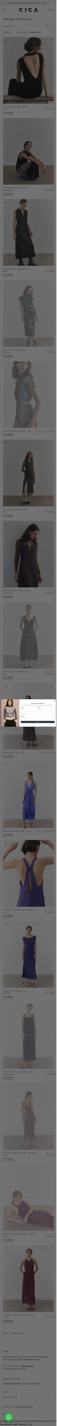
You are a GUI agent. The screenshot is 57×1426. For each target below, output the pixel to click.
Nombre (21, 707)
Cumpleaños (21, 716)
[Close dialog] (53, 701)
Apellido (38, 707)
